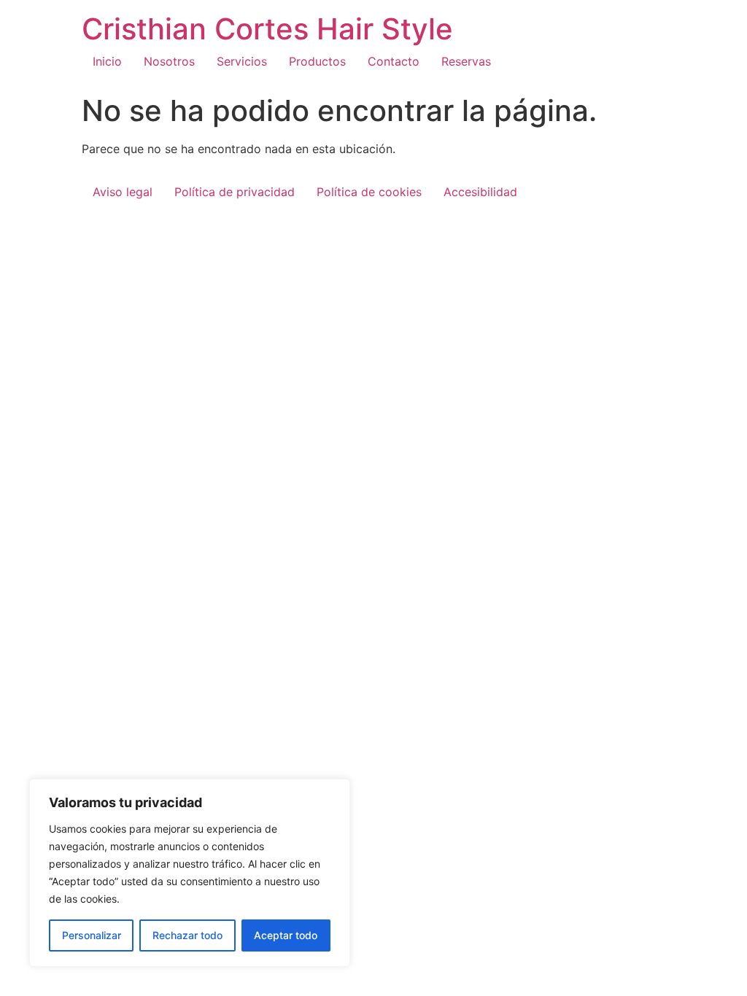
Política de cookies (369, 191)
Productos (317, 61)
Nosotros (169, 61)
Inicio (107, 61)
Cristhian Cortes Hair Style (267, 29)
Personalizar (91, 935)
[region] (189, 873)
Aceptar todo (285, 935)
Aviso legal (122, 191)
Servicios (242, 61)
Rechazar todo (187, 935)
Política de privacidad (234, 191)
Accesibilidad (480, 191)
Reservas (466, 61)
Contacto (393, 61)
